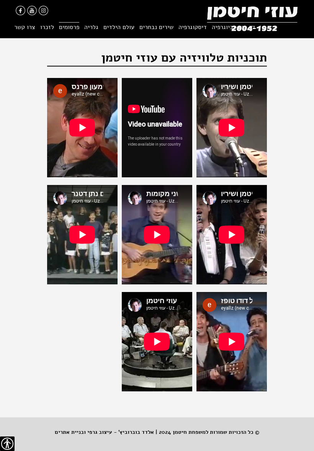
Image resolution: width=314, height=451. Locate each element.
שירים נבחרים (156, 27)
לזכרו (47, 27)
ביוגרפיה (222, 27)
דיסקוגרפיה (192, 27)
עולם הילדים (118, 27)
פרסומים (69, 27)
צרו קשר (24, 27)
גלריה (91, 27)
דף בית (246, 27)
